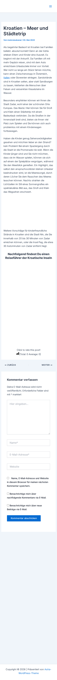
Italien (6, 77)
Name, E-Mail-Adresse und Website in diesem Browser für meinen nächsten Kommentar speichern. (28, 482)
